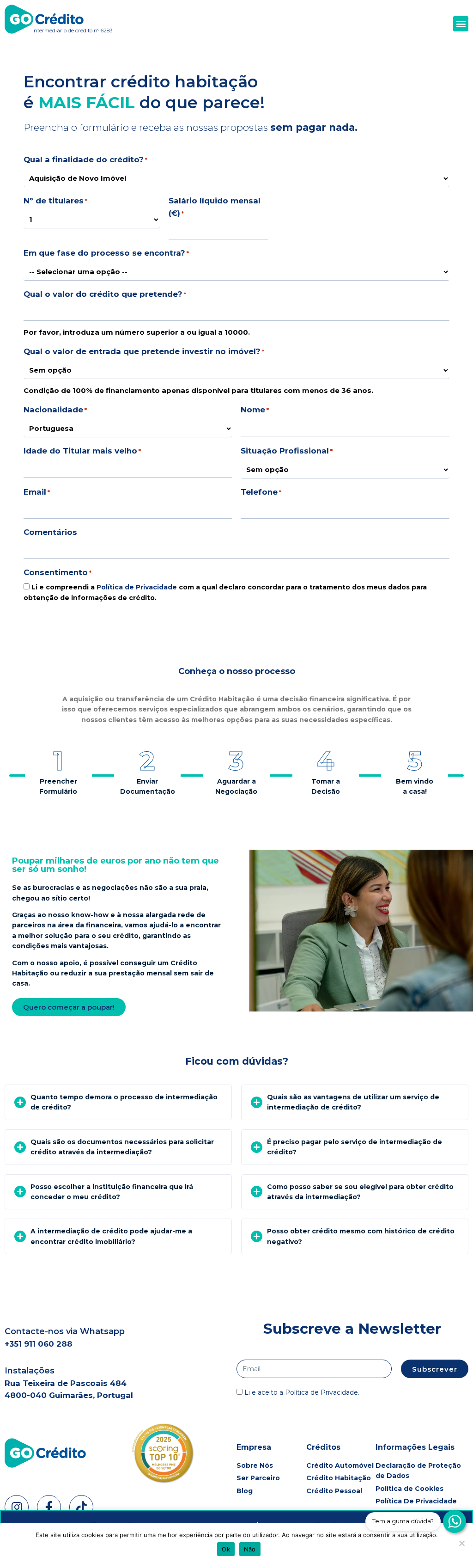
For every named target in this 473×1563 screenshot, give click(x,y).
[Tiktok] (81, 1507)
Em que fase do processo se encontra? (106, 252)
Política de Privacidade (137, 587)
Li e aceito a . (301, 1392)
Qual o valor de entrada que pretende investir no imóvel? (144, 351)
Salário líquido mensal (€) (215, 207)
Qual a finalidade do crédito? (85, 159)
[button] (460, 23)
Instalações (30, 1371)
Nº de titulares (55, 200)
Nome (255, 409)
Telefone (261, 491)
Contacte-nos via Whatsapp (65, 1331)
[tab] (118, 1102)
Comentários (50, 532)
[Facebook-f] (49, 1507)
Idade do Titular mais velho (82, 450)
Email (37, 491)
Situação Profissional (287, 450)
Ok (226, 1549)
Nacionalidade (55, 409)
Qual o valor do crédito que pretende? (105, 294)
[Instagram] (17, 1507)
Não (250, 1549)
